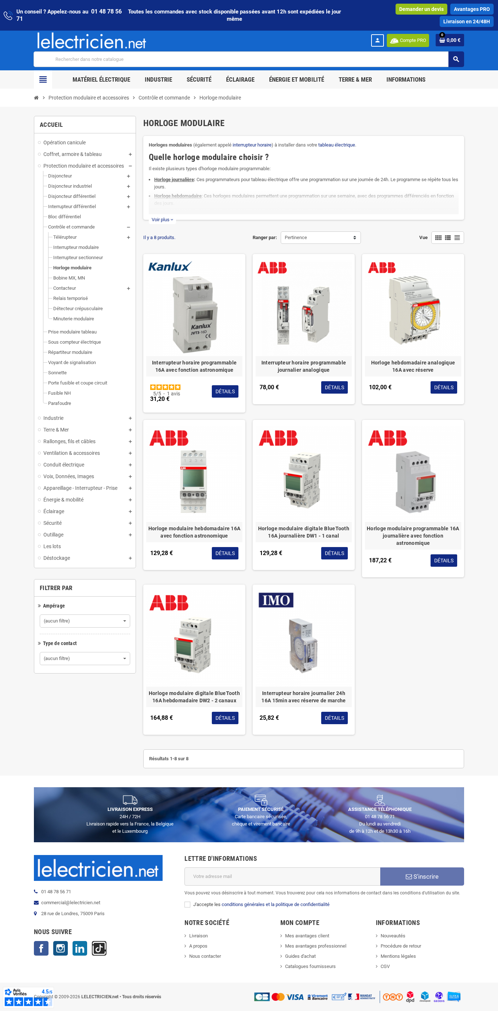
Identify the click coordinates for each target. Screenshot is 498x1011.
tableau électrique (336, 145)
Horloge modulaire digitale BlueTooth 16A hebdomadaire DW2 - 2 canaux (194, 696)
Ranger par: (265, 237)
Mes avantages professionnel (315, 946)
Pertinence (296, 237)
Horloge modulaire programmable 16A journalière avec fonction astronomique (413, 536)
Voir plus (162, 219)
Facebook (41, 948)
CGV (385, 966)
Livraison (198, 935)
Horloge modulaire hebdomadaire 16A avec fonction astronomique (194, 532)
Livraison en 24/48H (466, 21)
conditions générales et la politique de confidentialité (276, 904)
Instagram (60, 948)
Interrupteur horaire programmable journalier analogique (303, 366)
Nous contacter (205, 956)
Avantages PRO (472, 9)
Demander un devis (421, 9)
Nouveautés (393, 935)
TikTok (99, 948)
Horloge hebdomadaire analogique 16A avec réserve (413, 366)
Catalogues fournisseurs (310, 966)
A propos (198, 946)
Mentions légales (398, 956)
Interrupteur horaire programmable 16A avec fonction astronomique (194, 366)
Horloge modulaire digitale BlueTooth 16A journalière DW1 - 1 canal (303, 532)
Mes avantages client (307, 935)
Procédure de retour (401, 946)
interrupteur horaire (252, 145)
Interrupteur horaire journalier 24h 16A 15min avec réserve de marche (303, 696)
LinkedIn (80, 948)
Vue (423, 237)
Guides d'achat (300, 956)
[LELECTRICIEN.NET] (92, 40)
